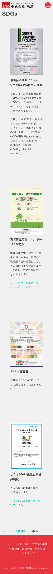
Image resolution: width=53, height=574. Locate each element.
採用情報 (27, 548)
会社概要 (20, 531)
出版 (27, 544)
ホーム (6, 531)
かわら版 (40, 548)
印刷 (19, 544)
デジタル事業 (40, 544)
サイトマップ (27, 553)
